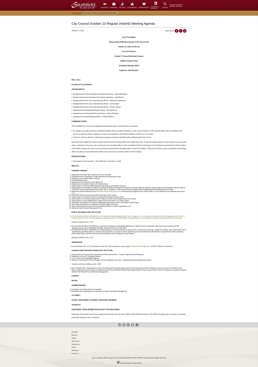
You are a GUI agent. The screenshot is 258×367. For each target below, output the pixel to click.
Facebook (176, 31)
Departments (76, 344)
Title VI (74, 347)
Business (74, 335)
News (79, 13)
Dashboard (75, 350)
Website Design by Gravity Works (130, 363)
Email (184, 31)
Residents (75, 332)
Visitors (74, 338)
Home (74, 13)
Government (76, 341)
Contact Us (75, 353)
